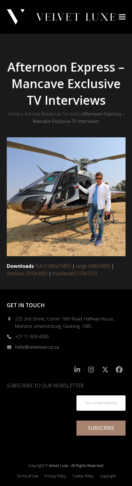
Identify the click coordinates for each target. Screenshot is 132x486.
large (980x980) (93, 266)
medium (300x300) (27, 273)
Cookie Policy (83, 476)
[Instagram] (91, 369)
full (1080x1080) (53, 266)
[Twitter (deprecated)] (105, 369)
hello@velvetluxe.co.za (37, 347)
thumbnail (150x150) (74, 273)
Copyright (108, 476)
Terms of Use (27, 476)
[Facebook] (119, 369)
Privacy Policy (55, 476)
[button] (122, 16)
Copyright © (38, 465)
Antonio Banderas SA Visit (51, 114)
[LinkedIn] (77, 369)
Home (14, 114)
